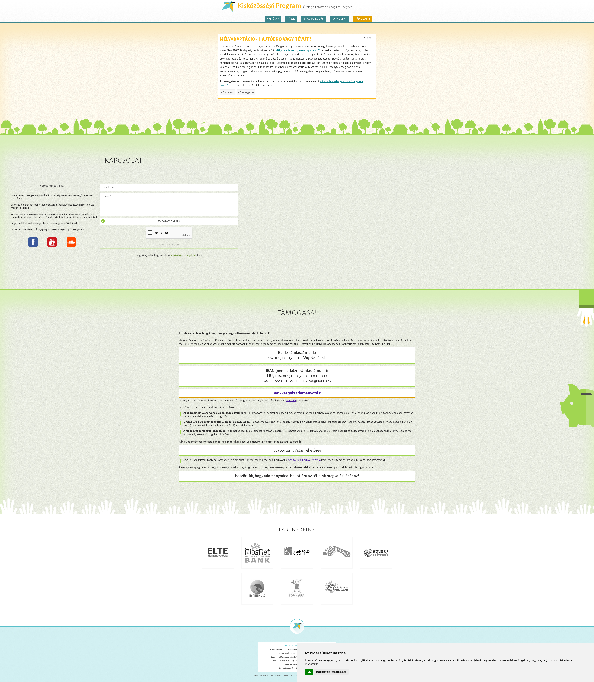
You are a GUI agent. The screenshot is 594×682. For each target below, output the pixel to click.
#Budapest (227, 92)
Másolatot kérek (169, 221)
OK (309, 671)
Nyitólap (273, 19)
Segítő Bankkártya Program (304, 460)
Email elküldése (171, 244)
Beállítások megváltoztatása (331, 671)
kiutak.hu (291, 400)
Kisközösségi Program (269, 6)
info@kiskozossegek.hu (183, 255)
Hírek (291, 19)
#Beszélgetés (246, 92)
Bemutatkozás (314, 19)
